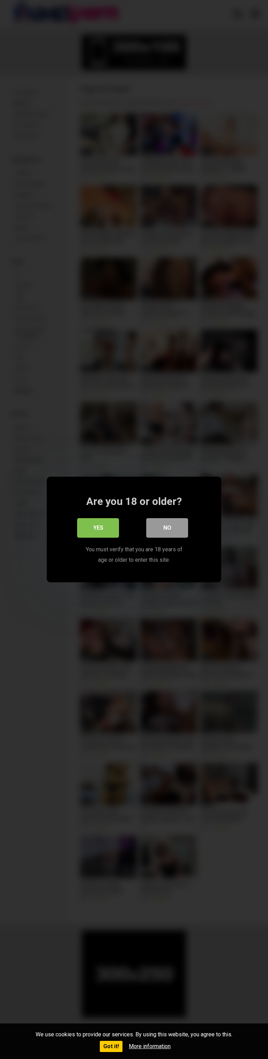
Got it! (111, 1046)
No (167, 527)
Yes (98, 527)
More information (150, 1046)
